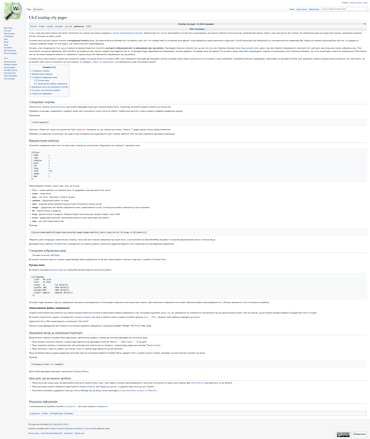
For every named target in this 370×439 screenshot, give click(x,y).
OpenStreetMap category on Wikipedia (139, 390)
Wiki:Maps (55, 255)
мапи (145, 317)
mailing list (70, 406)
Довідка (86, 62)
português (59, 26)
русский (68, 26)
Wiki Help (134, 134)
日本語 (88, 26)
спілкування (102, 406)
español (50, 26)
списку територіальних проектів (128, 33)
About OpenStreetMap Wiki (51, 433)
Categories (35, 413)
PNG (153, 317)
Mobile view (79, 433)
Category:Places (81, 371)
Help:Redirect (197, 383)
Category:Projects (86, 386)
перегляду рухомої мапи (247, 48)
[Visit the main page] (12, 11)
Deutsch (34, 26)
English (42, 26)
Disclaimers (68, 433)
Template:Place (61, 244)
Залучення (108, 62)
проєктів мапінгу (57, 107)
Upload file (83, 321)
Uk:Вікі (45, 413)
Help (364, 24)
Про (96, 62)
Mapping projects (108, 386)
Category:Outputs (83, 317)
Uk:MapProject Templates (61, 413)
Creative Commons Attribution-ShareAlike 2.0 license (70, 429)
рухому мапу (57, 270)
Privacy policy (33, 433)
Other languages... (198, 29)
